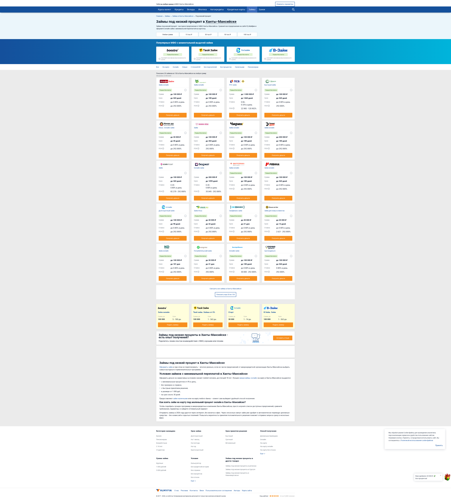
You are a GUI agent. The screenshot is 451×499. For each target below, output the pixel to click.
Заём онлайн (269, 168)
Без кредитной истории (200, 467)
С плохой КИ (195, 67)
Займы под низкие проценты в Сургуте (240, 469)
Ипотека (202, 9)
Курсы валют (164, 9)
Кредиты (179, 9)
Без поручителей (210, 67)
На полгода (195, 443)
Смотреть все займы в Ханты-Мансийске (225, 288)
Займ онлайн (164, 85)
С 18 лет (159, 446)
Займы (252, 9)
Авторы (237, 490)
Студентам (160, 450)
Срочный (229, 439)
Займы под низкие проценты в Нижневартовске (237, 474)
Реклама (184, 490)
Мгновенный (230, 443)
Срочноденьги (269, 251)
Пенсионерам (253, 67)
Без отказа (195, 477)
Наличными (239, 67)
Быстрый (229, 436)
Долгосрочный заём (166, 211)
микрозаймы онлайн (248, 378)
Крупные (159, 463)
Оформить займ (166, 367)
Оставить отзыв (282, 338)
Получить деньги (172, 115)
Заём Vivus (198, 211)
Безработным (161, 443)
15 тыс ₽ (189, 34)
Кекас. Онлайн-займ (166, 128)
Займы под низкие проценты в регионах (241, 466)
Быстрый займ (270, 85)
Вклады (191, 9)
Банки (262, 9)
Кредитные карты (236, 9)
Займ (196, 128)
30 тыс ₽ (208, 34)
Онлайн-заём (199, 168)
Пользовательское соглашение (219, 490)
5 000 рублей (161, 470)
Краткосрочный (197, 450)
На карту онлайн (266, 446)
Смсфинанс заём (235, 211)
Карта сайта (247, 490)
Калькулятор (196, 463)
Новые (184, 67)
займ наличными (180, 398)
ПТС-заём (233, 85)
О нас (176, 490)
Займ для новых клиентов (274, 211)
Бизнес (159, 436)
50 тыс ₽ (227, 34)
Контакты (194, 490)
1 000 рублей (161, 467)
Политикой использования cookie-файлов (417, 440)
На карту (165, 67)
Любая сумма (167, 34)
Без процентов (225, 67)
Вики (202, 490)
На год (193, 446)
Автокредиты (217, 9)
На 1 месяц (195, 439)
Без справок (195, 470)
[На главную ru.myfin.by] (163, 490)
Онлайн (176, 67)
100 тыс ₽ (247, 34)
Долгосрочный (196, 436)
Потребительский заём (203, 251)
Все (157, 67)
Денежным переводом (269, 436)
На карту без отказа (268, 450)
